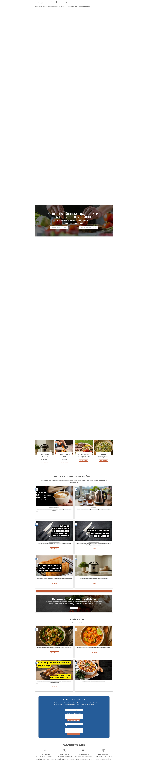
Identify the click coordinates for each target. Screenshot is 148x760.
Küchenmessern (38, 6)
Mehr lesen (54, 514)
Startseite (51, 3)
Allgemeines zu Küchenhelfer (59, 227)
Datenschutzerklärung (78, 711)
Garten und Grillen (55, 6)
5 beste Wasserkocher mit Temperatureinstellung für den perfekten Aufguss (93, 509)
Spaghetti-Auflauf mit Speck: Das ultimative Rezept (93, 681)
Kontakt (61, 3)
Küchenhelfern (46, 6)
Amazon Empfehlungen (72, 6)
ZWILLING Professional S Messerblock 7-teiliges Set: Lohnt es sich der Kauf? (54, 543)
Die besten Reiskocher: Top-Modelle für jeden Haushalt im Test (93, 578)
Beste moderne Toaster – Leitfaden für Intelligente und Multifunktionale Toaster (54, 578)
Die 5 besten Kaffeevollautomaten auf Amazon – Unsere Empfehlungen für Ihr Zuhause (54, 509)
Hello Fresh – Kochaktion (84, 6)
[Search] (66, 3)
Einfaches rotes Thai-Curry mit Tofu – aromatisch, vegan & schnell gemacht (93, 647)
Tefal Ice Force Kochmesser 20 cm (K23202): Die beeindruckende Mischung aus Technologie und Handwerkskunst (93, 544)
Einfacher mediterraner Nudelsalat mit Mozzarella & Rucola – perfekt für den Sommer (54, 648)
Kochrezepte (63, 6)
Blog (57, 3)
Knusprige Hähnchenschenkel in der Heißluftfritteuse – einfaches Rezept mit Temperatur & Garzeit (54, 681)
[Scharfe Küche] (41, 2)
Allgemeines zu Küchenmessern (88, 227)
